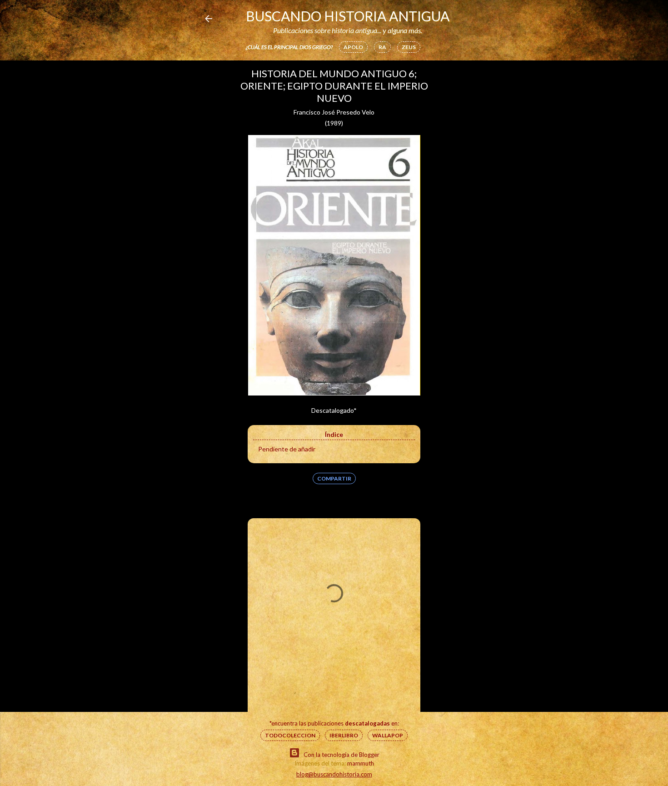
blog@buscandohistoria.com (334, 774)
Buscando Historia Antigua (347, 16)
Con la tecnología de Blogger (341, 754)
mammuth (360, 763)
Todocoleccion (290, 735)
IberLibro (343, 735)
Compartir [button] (334, 478)
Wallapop (387, 735)
